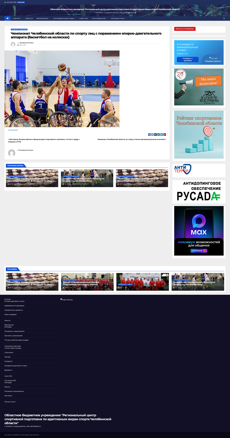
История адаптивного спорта (14, 301)
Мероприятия (42, 18)
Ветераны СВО (122, 284)
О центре (16, 18)
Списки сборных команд (12, 348)
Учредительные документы (13, 310)
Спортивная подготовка (63, 18)
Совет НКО (83, 18)
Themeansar (36, 435)
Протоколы (8, 395)
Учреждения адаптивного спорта (15, 365)
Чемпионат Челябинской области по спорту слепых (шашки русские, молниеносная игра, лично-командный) (140, 180)
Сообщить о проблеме (188, 59)
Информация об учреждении (14, 305)
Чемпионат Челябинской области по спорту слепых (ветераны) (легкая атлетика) (131, 139)
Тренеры (7, 357)
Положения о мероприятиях (14, 391)
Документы (8, 370)
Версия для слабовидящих (185, 28)
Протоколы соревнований (13, 335)
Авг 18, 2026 (68, 287)
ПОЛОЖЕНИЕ (13, 130)
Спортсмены (8, 352)
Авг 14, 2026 (179, 287)
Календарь (8, 327)
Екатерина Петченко (26, 43)
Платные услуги (118, 18)
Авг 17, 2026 (124, 287)
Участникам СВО (99, 18)
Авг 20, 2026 (13, 287)
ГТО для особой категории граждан (16, 340)
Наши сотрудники (10, 314)
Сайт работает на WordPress (12, 435)
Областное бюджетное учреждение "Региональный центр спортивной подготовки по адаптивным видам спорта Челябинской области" (115, 9)
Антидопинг (8, 361)
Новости (29, 18)
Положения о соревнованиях (19, 29)
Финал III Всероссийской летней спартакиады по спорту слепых (81, 283)
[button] (224, 18)
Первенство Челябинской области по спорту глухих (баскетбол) (83, 179)
